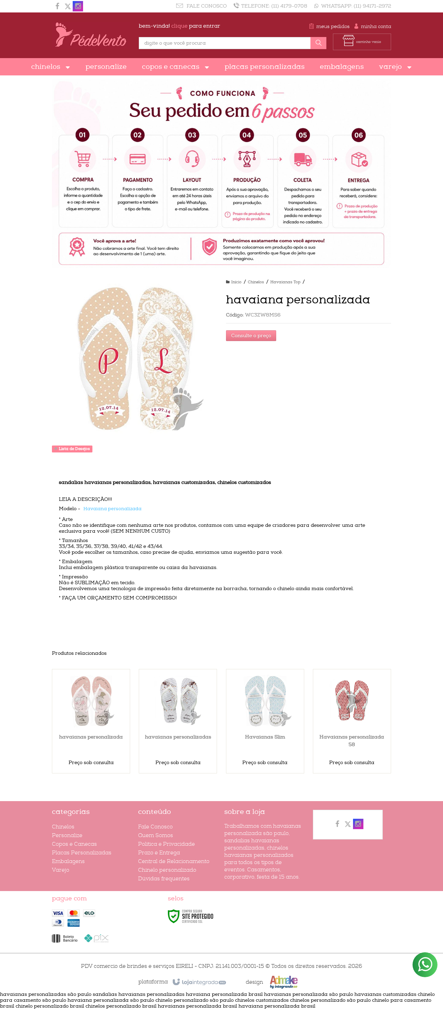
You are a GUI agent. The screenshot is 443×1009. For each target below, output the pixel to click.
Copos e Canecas (74, 844)
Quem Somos (155, 835)
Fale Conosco (206, 6)
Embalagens (68, 861)
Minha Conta (376, 26)
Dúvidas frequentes (164, 878)
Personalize (67, 835)
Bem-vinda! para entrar (179, 26)
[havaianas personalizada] (91, 721)
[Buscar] (318, 43)
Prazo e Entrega (159, 853)
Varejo (60, 870)
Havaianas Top (285, 282)
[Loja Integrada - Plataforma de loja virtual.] (198, 982)
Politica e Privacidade (166, 844)
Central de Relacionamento (173, 861)
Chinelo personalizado (167, 870)
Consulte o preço (251, 336)
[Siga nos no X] (67, 7)
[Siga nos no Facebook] (57, 7)
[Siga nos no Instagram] (78, 7)
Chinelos (256, 282)
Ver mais (95, 743)
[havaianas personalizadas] (178, 721)
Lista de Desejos (74, 449)
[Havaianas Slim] (265, 721)
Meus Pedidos (333, 26)
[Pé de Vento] (91, 35)
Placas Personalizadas (81, 853)
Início (236, 282)
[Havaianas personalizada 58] (352, 721)
